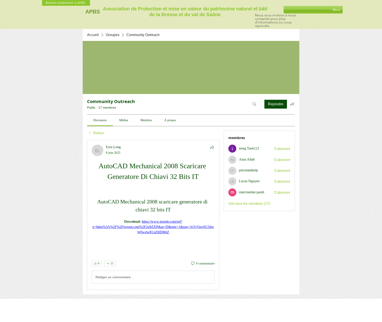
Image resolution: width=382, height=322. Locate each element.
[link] (100, 120)
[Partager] (212, 147)
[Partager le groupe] (292, 104)
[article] (153, 215)
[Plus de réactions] (110, 263)
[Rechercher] (254, 104)
